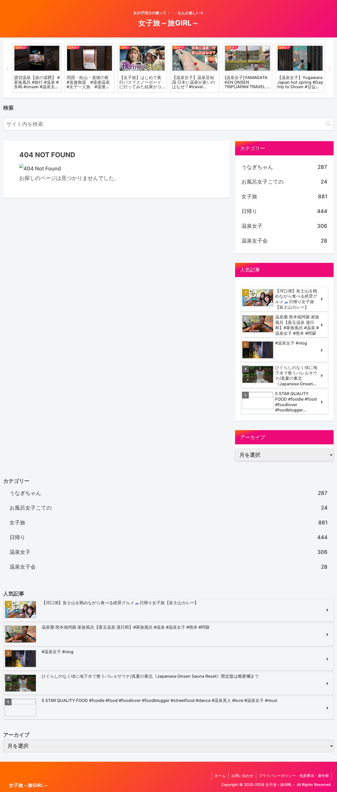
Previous (7, 69)
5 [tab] (180, 101)
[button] (328, 124)
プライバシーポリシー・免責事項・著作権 (294, 775)
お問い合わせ (242, 775)
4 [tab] (172, 101)
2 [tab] (156, 101)
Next (330, 69)
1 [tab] (148, 101)
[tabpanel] (37, 68)
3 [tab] (164, 101)
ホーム (220, 775)
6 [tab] (188, 101)
